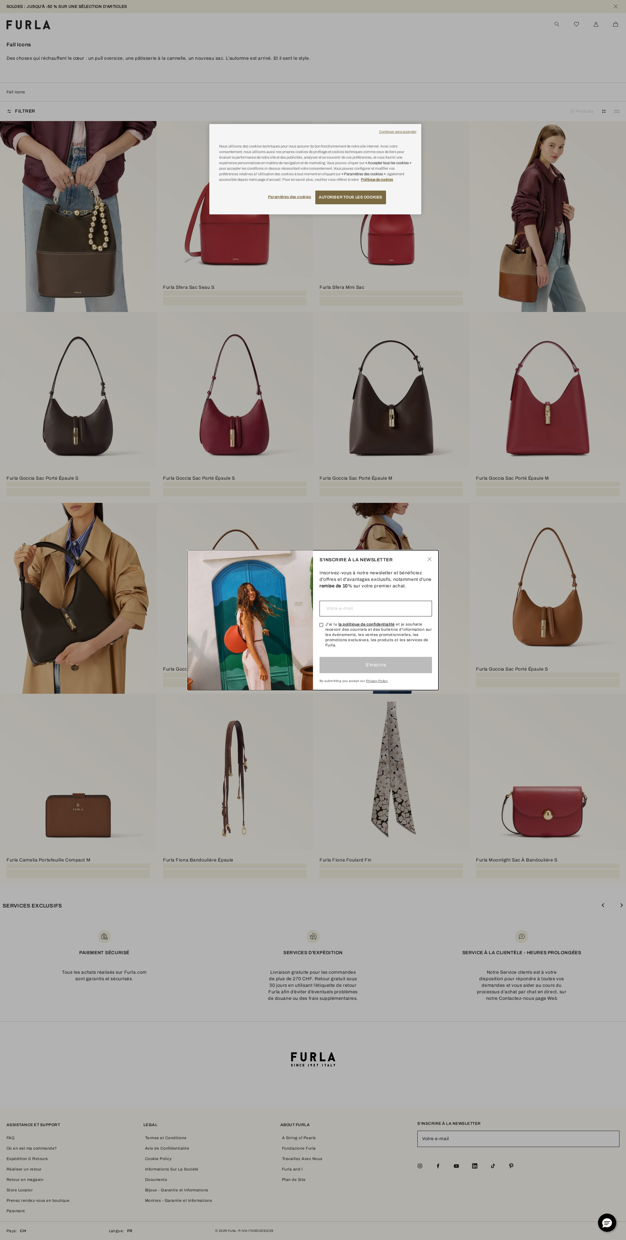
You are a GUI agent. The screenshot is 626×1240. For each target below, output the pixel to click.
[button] (607, 1223)
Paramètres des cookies (289, 197)
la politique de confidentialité (366, 624)
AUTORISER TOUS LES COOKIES (350, 197)
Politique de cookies (377, 179)
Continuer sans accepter (397, 131)
